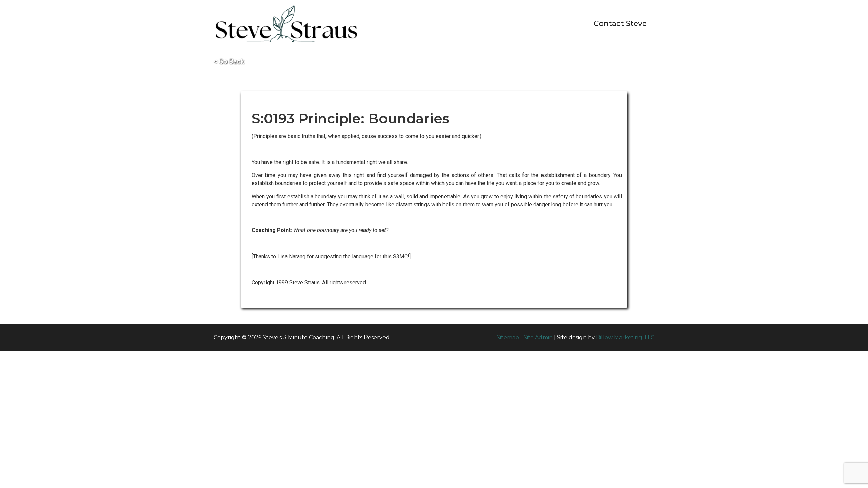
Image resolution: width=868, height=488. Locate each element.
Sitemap (508, 337)
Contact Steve (620, 23)
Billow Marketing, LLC (625, 337)
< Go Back (229, 61)
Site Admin (538, 337)
